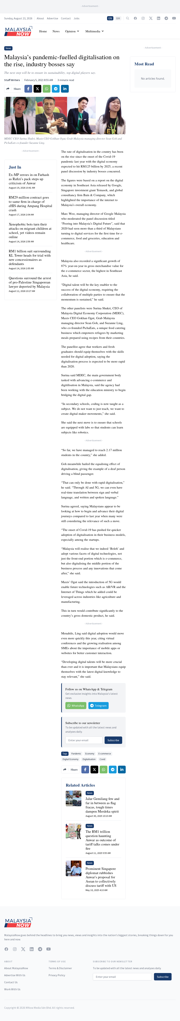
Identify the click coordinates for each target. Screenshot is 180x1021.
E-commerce (104, 753)
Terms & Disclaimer (60, 968)
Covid (102, 759)
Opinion (70, 31)
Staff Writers (12, 80)
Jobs (76, 18)
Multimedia (92, 31)
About (40, 18)
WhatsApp (78, 705)
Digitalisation (89, 759)
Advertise (52, 18)
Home (43, 31)
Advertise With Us (14, 975)
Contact (66, 18)
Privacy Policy (57, 975)
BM (118, 18)
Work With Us (12, 989)
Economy (89, 753)
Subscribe (113, 740)
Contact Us (11, 982)
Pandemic (76, 753)
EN (110, 18)
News (56, 31)
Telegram (101, 705)
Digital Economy (70, 759)
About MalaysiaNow (16, 968)
